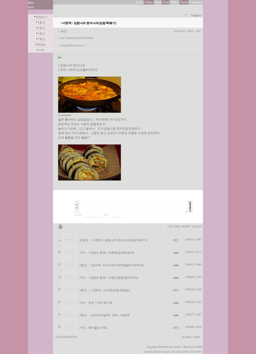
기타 (41, 50)
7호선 (41, 39)
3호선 (41, 33)
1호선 (41, 22)
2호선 (41, 28)
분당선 (41, 44)
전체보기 (42, 17)
